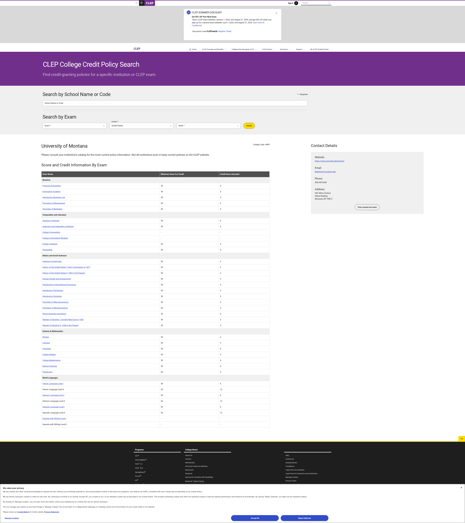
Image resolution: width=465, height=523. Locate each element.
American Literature (51, 221)
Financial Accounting (52, 186)
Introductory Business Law (54, 197)
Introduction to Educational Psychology (59, 285)
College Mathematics (52, 360)
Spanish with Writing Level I (54, 418)
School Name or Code (54, 103)
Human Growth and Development (57, 279)
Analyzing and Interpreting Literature (58, 226)
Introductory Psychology (53, 290)
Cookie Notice (23, 512)
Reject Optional (304, 518)
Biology (46, 337)
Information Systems (51, 191)
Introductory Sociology (52, 296)
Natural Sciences (50, 366)
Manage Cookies (12, 518)
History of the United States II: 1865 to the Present (64, 273)
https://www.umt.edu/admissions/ (330, 161)
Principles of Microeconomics (55, 308)
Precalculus (47, 372)
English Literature (50, 244)
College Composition (51, 232)
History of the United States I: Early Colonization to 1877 (66, 267)
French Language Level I (53, 383)
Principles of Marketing (52, 209)
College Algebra (49, 354)
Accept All (255, 518)
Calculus (46, 343)
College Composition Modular (55, 238)
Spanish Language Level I (54, 407)
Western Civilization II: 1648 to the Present (60, 325)
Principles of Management (54, 203)
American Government (52, 261)
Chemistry (47, 349)
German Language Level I (53, 395)
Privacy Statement (51, 512)
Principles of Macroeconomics (55, 302)
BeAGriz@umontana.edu (325, 172)
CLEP (137, 48)
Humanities (47, 250)
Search (249, 126)
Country (114, 121)
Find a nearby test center (367, 207)
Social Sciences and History (54, 314)
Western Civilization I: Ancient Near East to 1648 (63, 319)
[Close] (461, 487)
